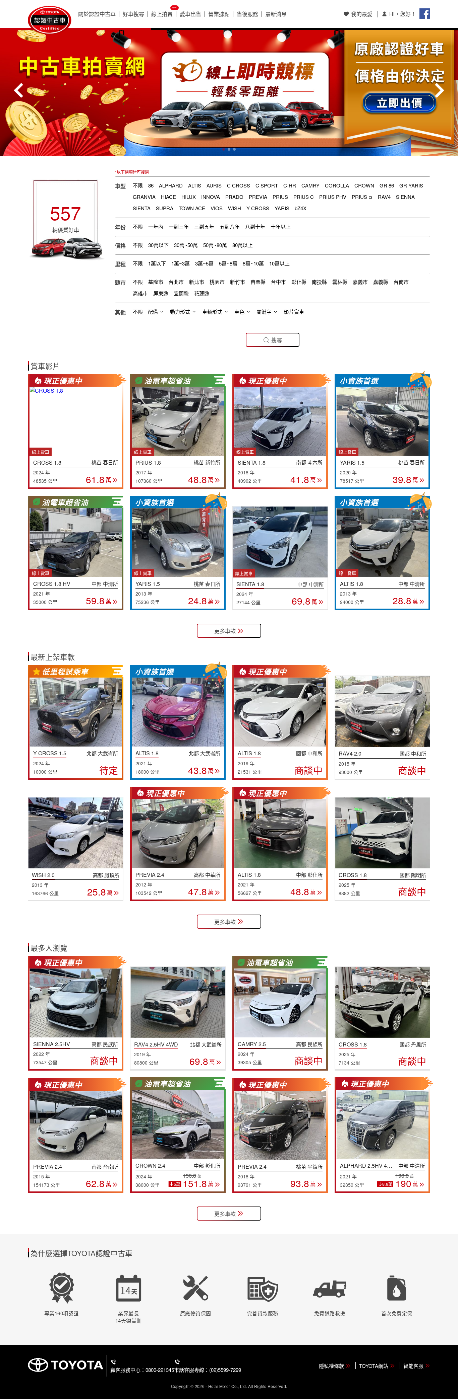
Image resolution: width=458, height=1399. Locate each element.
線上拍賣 (162, 14)
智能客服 (413, 1365)
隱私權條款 (331, 1365)
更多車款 (225, 631)
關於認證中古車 (97, 14)
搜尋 (276, 340)
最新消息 (276, 14)
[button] (223, 149)
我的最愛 (362, 14)
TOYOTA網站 (373, 1365)
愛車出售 (190, 14)
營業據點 (219, 14)
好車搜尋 (133, 14)
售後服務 (247, 14)
